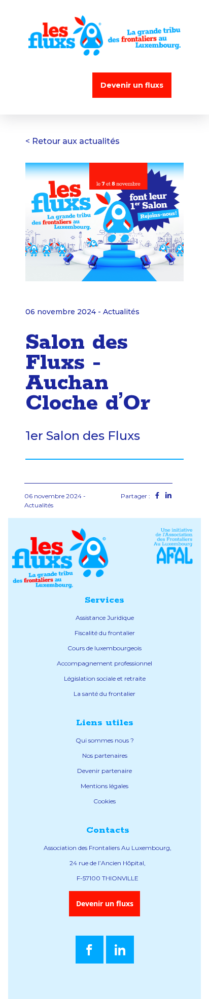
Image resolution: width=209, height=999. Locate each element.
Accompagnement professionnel (104, 663)
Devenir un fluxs (131, 85)
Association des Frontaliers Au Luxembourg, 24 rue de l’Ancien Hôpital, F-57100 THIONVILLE (107, 863)
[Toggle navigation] (60, 85)
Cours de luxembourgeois (104, 648)
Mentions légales (104, 786)
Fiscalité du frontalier (105, 633)
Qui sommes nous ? (105, 740)
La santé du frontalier (104, 693)
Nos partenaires (104, 755)
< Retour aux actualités (72, 141)
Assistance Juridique (105, 617)
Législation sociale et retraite (105, 678)
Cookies (104, 801)
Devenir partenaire (104, 770)
